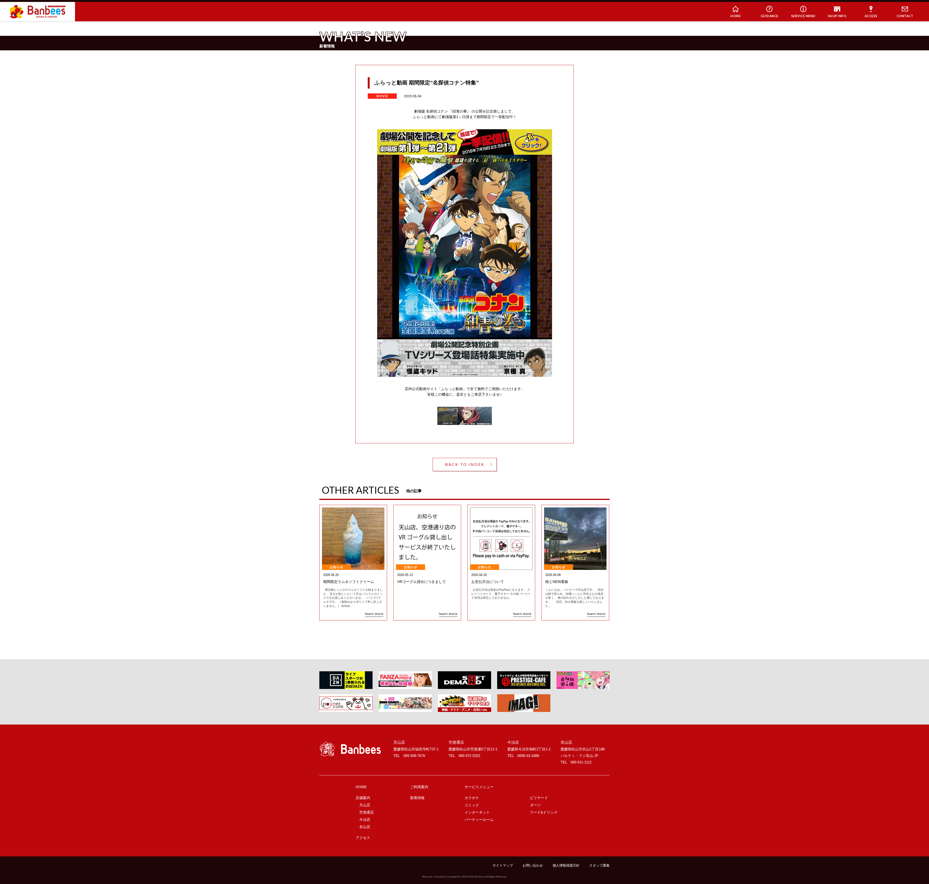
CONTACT (905, 16)
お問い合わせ (533, 865)
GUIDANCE (769, 16)
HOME (735, 16)
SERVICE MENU (803, 16)
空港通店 (366, 812)
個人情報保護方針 (566, 865)
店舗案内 (363, 798)
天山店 (364, 805)
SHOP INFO (837, 16)
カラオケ (471, 798)
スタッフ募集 (599, 865)
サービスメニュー (479, 787)
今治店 (364, 819)
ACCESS (871, 16)
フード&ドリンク (544, 812)
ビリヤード (539, 798)
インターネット (477, 812)
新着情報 (417, 798)
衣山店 (364, 827)
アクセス (363, 838)
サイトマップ (503, 865)
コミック (471, 805)
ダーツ (535, 805)
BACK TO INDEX (464, 464)
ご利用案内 (419, 787)
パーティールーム (479, 819)
